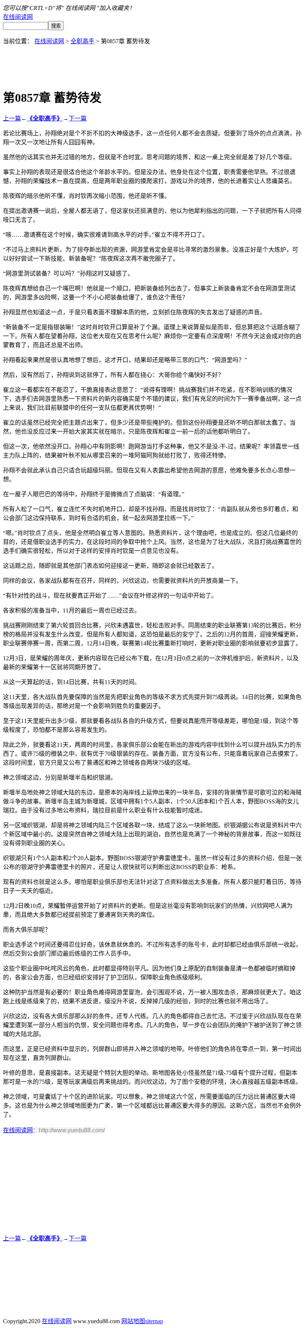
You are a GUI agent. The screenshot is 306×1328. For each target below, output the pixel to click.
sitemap (154, 1321)
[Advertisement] (153, 62)
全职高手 (82, 41)
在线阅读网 (18, 17)
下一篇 (78, 118)
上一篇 (12, 118)
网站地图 (133, 1321)
